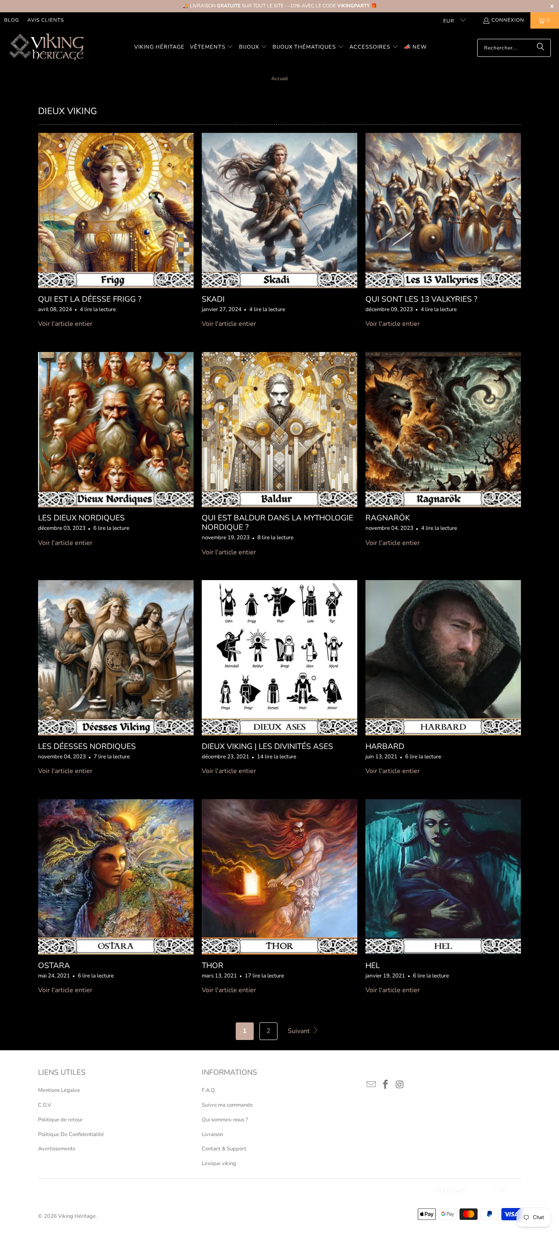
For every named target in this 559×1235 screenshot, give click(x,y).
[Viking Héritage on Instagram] (400, 1085)
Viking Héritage (77, 1216)
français (450, 1190)
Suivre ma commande (227, 1105)
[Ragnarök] (443, 429)
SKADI (213, 299)
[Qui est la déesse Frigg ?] (116, 210)
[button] (212, 47)
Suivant (299, 1031)
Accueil (279, 78)
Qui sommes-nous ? (225, 1119)
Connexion (507, 20)
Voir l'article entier (65, 323)
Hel (372, 965)
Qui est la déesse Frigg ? (89, 299)
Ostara (54, 965)
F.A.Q (208, 1090)
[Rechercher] (540, 48)
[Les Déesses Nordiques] (116, 657)
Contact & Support (224, 1148)
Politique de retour (60, 1119)
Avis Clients (45, 20)
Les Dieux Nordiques (81, 518)
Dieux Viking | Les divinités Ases (267, 746)
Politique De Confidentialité (71, 1134)
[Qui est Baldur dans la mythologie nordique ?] (279, 429)
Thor (212, 965)
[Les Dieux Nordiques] (116, 429)
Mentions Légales (59, 1090)
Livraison (212, 1134)
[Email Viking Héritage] (371, 1085)
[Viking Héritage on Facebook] (386, 1085)
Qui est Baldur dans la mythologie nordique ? (277, 523)
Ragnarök (387, 518)
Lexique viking (219, 1163)
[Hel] (443, 877)
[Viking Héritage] (46, 48)
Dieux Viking (67, 111)
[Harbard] (443, 657)
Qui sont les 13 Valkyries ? (421, 299)
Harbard (384, 746)
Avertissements (56, 1148)
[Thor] (279, 877)
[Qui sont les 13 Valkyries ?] (443, 210)
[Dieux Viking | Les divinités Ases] (279, 657)
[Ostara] (116, 877)
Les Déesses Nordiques (87, 746)
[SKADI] (279, 210)
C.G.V (44, 1105)
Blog (11, 20)
